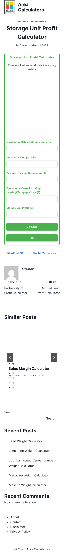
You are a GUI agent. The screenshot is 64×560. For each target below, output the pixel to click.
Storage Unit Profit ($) (19, 207)
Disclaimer (17, 527)
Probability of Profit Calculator (15, 288)
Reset (32, 237)
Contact (16, 522)
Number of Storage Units (21, 157)
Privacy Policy (20, 531)
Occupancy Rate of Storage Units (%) (29, 141)
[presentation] (32, 343)
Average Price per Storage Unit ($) (26, 173)
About (14, 517)
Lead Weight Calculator (25, 441)
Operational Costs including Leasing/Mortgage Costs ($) (23, 190)
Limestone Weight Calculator (29, 450)
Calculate (32, 226)
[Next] (54, 357)
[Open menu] (56, 7)
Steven (24, 45)
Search (9, 412)
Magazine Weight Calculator (29, 475)
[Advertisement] (32, 106)
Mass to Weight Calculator (27, 485)
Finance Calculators (32, 21)
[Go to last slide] (10, 357)
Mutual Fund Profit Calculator (48, 288)
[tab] (13, 364)
